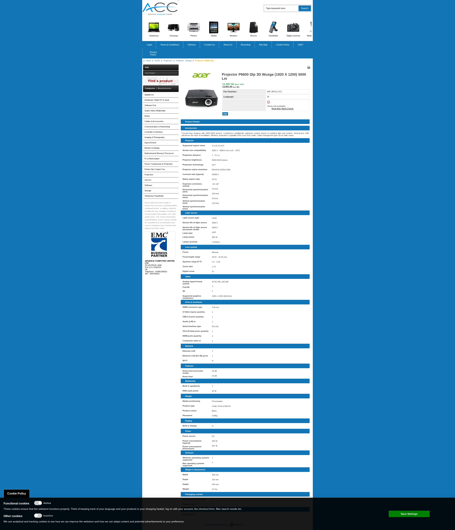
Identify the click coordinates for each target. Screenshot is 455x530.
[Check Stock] (271, 103)
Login (149, 45)
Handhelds (273, 36)
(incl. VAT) (236, 87)
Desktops (174, 36)
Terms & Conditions (169, 45)
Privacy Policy (153, 53)
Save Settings (409, 513)
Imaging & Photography (154, 137)
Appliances (149, 95)
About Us (227, 45)
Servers (253, 36)
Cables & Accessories (154, 121)
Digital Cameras (293, 36)
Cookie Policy (282, 45)
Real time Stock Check (282, 108)
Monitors (233, 36)
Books (147, 116)
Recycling (245, 45)
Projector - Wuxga (184, 61)
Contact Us (209, 45)
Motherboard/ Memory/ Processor (159, 153)
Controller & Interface (153, 132)
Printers (193, 36)
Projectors (168, 61)
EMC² (300, 45)
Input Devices (150, 143)
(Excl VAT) (239, 84)
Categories (150, 88)
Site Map (263, 45)
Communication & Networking (157, 127)
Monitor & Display (152, 148)
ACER (157, 61)
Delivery (192, 45)
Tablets (214, 36)
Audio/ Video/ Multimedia (154, 111)
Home (148, 61)
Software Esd (150, 105)
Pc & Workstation (151, 159)
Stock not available (276, 106)
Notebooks (154, 36)
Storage (147, 191)
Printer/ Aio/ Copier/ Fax (154, 169)
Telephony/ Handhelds (154, 196)
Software (148, 185)
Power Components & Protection (158, 164)
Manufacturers (164, 88)
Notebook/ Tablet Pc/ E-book (156, 100)
